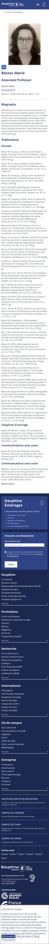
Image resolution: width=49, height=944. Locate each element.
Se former (5, 784)
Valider (11, 564)
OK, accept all (8, 936)
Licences (5, 623)
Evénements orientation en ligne (16, 620)
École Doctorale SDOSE (11, 666)
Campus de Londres (10, 703)
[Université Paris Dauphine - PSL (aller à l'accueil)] (13, 4)
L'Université (6, 579)
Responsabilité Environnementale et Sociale (21, 586)
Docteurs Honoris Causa (12, 656)
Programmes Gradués (11, 636)
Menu (44, 5)
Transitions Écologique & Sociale (18, 526)
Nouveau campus (9, 583)
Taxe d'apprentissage (11, 774)
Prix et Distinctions (9, 653)
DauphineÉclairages (13, 502)
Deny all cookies (24, 936)
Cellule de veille (8, 741)
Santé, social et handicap (12, 744)
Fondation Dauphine (10, 599)
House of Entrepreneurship (13, 596)
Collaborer (6, 781)
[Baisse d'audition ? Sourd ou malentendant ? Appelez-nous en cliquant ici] (32, 880)
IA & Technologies (13, 523)
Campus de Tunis (9, 707)
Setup (36, 936)
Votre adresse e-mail (12, 541)
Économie (10, 518)
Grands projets (8, 768)
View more (4, 603)
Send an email (7, 86)
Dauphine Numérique (11, 592)
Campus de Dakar (9, 710)
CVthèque (5, 663)
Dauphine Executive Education (19, 799)
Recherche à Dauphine (11, 660)
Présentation (7, 690)
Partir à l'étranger (9, 700)
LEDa (4, 67)
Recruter (5, 778)
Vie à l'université (8, 727)
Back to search (8, 483)
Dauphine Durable (9, 589)
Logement (5, 734)
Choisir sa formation (10, 616)
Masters (5, 626)
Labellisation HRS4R (10, 673)
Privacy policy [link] (8, 939)
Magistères (6, 629)
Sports (4, 737)
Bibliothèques (7, 747)
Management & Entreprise (16, 521)
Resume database (15, 12)
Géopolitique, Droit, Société (16, 515)
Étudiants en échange (11, 697)
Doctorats (5, 633)
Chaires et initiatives (10, 670)
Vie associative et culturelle (13, 731)
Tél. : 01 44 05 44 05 (8, 883)
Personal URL (7, 90)
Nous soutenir (7, 771)
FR (38, 4)
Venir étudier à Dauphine (12, 693)
